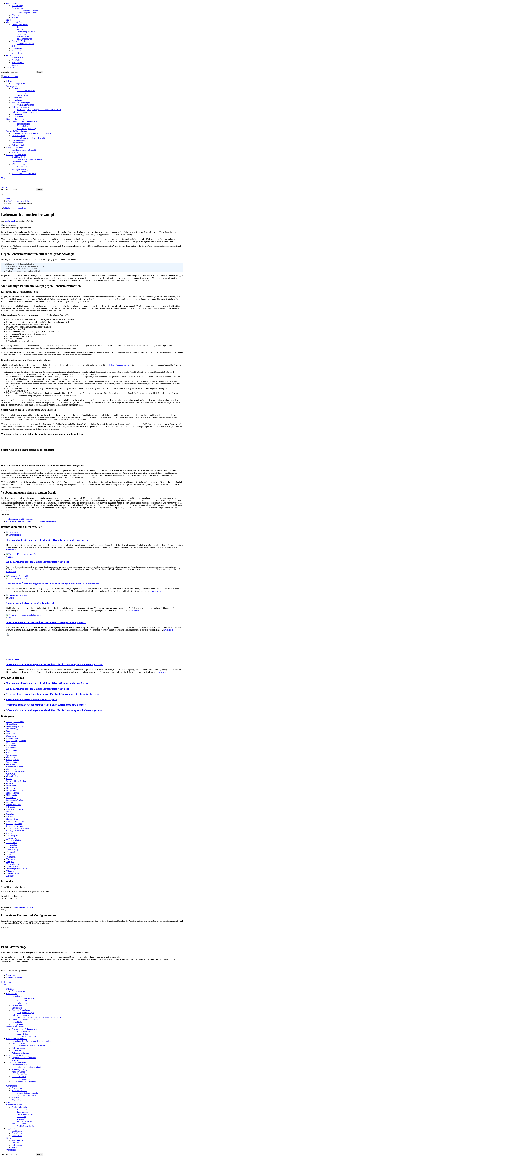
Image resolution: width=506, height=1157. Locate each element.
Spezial (9, 833)
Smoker (15, 65)
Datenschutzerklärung (15, 977)
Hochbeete (10, 788)
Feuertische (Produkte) (26, 128)
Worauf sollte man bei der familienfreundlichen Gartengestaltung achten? (46, 622)
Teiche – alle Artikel (20, 24)
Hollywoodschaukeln (20, 107)
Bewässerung (17, 5)
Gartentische (17, 88)
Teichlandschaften (24, 39)
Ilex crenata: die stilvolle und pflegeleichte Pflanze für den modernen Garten (47, 540)
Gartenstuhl (11, 764)
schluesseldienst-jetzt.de (23, 907)
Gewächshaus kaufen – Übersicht (31, 138)
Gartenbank (11, 752)
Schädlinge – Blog (19, 162)
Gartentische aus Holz (26, 90)
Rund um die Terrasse (15, 119)
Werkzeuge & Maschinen (16, 869)
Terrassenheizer (23, 124)
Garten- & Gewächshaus (16, 131)
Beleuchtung (17, 51)
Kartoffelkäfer (23, 166)
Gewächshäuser (18, 136)
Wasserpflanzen (23, 36)
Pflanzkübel (16, 17)
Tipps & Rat (11, 46)
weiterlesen (11, 550)
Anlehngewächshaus (20, 145)
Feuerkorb (10, 743)
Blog (10, 556)
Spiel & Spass (12, 835)
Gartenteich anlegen (14, 767)
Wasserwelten (12, 866)
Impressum (10, 975)
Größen (9, 783)
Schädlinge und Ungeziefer (17, 828)
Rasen (8, 20)
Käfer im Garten (18, 164)
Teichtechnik (22, 29)
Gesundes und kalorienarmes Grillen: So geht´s (31, 603)
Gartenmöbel (11, 86)
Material (9, 802)
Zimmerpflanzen (18, 83)
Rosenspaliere (12, 819)
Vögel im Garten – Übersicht (24, 150)
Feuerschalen (22, 126)
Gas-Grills (16, 60)
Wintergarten (11, 871)
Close (3, 984)
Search (39, 72)
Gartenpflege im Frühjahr (27, 10)
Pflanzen (15, 15)
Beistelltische (22, 95)
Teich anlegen (22, 27)
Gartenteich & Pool (14, 22)
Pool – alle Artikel (19, 41)
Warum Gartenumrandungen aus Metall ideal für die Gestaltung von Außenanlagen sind (54, 664)
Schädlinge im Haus (20, 157)
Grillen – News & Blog (16, 781)
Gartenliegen (17, 100)
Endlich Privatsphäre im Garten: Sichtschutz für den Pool (37, 561)
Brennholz (10, 733)
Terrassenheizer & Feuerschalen (25, 121)
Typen (9, 854)
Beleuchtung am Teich (26, 32)
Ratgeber (10, 814)
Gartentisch (11, 769)
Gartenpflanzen (14, 535)
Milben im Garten (19, 169)
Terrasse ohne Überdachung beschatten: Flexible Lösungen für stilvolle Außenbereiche (52, 583)
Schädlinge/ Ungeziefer (16, 154)
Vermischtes (17, 53)
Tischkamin (11, 852)
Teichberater (17, 48)
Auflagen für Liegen (25, 105)
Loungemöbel (17, 117)
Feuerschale (11, 748)
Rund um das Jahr (19, 8)
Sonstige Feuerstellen (15, 831)
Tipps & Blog (12, 850)
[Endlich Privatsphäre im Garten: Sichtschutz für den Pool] (94, 554)
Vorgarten (10, 861)
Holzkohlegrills (18, 62)
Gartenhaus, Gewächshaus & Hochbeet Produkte (32, 133)
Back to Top (6, 982)
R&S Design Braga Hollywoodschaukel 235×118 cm (39, 109)
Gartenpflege (11, 3)
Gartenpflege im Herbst (26, 13)
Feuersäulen (11, 745)
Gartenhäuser (17, 143)
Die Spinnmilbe (23, 171)
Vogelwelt (16, 152)
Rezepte (9, 816)
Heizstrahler (11, 786)
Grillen (9, 55)
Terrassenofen (12, 847)
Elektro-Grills (17, 58)
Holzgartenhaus (18, 140)
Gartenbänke (17, 114)
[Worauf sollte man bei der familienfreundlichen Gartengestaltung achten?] (94, 615)
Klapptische (22, 93)
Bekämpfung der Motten (119, 365)
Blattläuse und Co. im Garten (24, 173)
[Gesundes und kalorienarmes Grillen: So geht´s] (94, 595)
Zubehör (9, 876)
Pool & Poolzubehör (25, 43)
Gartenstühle (17, 98)
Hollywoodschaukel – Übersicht (25, 112)
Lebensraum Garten (14, 147)
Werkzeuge (11, 67)
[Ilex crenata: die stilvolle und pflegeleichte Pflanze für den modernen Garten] (94, 532)
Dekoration (21, 34)
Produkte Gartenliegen (21, 102)
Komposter (11, 797)
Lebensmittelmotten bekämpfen (30, 159)
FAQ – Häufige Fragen (16, 740)
